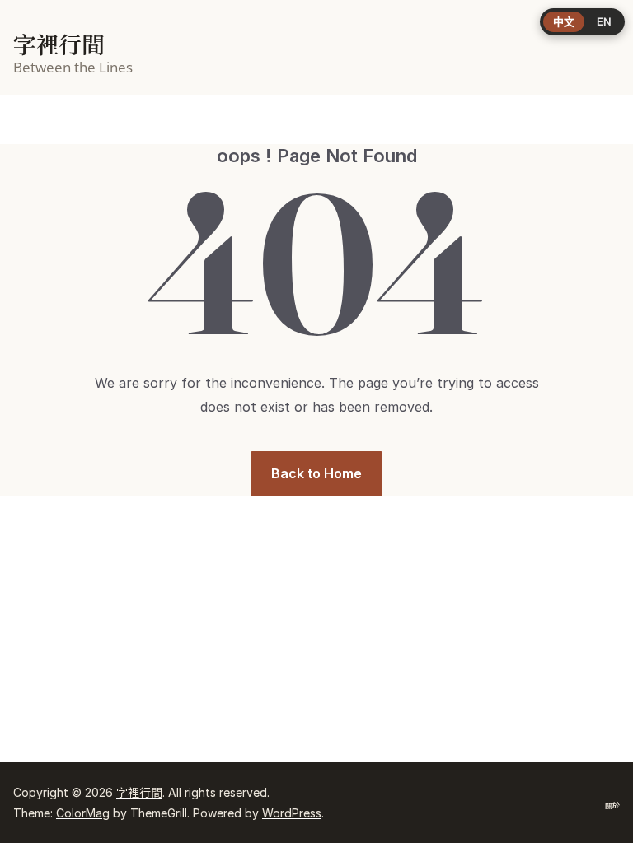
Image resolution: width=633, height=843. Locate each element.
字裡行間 (59, 45)
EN (604, 21)
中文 (563, 21)
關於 (612, 805)
